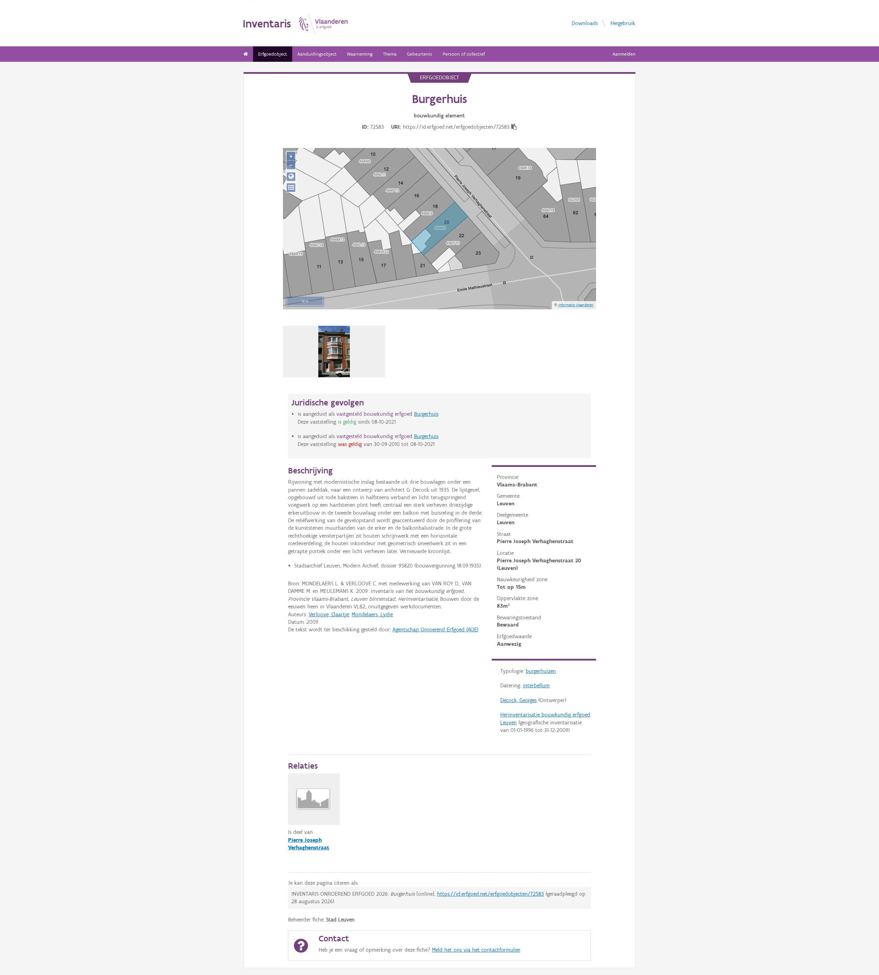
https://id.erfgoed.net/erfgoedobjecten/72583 (490, 894)
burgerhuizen (541, 671)
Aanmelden (624, 54)
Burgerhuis (426, 414)
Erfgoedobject (272, 54)
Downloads (585, 23)
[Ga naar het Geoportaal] (291, 176)
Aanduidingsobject (316, 54)
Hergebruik (622, 23)
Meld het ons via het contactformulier (476, 950)
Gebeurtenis (419, 54)
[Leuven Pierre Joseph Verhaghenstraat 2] (334, 351)
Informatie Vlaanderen (575, 304)
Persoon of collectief (464, 54)
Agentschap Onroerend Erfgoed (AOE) (435, 629)
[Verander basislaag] (291, 187)
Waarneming (360, 54)
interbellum (536, 685)
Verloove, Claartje (329, 614)
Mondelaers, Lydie (372, 614)
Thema (390, 54)
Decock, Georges (518, 700)
